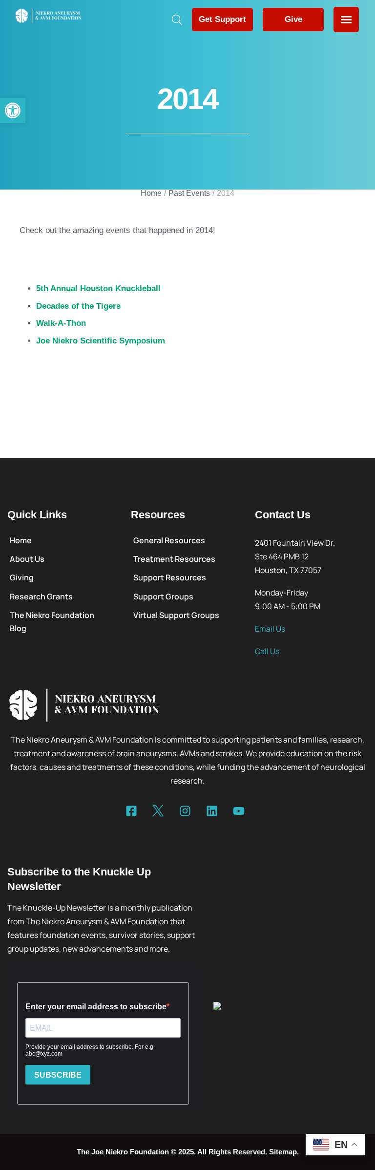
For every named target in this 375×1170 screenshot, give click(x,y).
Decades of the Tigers (78, 306)
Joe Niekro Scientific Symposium (100, 340)
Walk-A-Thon (61, 323)
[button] (12, 110)
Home (151, 193)
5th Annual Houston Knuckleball (98, 288)
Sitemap (283, 1152)
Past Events (189, 193)
